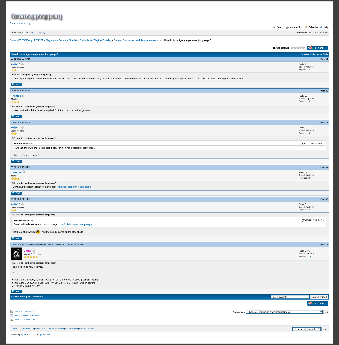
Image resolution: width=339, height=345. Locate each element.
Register (40, 33)
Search (280, 27)
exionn (15, 64)
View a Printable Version (24, 311)
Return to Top (41, 328)
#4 (327, 167)
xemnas (16, 172)
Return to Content (56, 328)
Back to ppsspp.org (20, 23)
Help (325, 27)
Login (31, 33)
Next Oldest (19, 296)
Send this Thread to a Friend (26, 315)
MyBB (23, 335)
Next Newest (34, 296)
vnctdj (79, 244)
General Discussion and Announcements (136, 40)
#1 (327, 59)
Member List (296, 27)
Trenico (16, 95)
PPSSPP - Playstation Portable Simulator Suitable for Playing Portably (73, 40)
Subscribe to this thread (24, 319)
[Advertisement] (128, 13)
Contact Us (17, 328)
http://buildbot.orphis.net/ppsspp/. (75, 186)
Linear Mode (322, 54)
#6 (327, 244)
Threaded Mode (308, 54)
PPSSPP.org (28, 328)
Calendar (313, 27)
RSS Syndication (86, 328)
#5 (327, 199)
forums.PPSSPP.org (21, 40)
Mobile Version (71, 328)
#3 (327, 122)
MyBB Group (44, 335)
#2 (327, 91)
